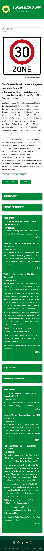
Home (4, 548)
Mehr (37, 237)
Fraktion (6, 174)
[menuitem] (4, 548)
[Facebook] (14, 542)
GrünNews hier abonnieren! (14, 207)
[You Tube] (26, 542)
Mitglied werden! (10, 196)
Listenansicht (10, 181)
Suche (18, 548)
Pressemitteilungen (19, 174)
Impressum (25, 548)
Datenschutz (37, 548)
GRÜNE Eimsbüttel (9, 29)
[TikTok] (22, 542)
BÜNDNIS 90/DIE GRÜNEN (27, 8)
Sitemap (11, 548)
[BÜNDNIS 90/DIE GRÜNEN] (6, 9)
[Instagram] (18, 542)
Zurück (25, 181)
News (4, 31)
